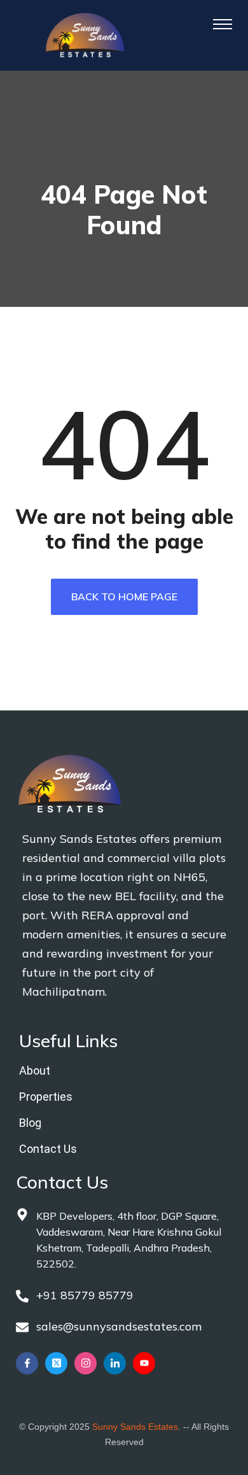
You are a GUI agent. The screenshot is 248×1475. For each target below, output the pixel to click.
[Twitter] (56, 1363)
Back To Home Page (124, 596)
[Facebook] (27, 1363)
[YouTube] (144, 1363)
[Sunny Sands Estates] (85, 34)
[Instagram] (85, 1363)
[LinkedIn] (115, 1363)
